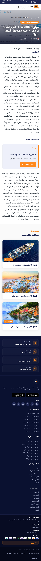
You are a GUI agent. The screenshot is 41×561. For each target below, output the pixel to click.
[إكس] (32, 404)
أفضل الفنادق (35, 501)
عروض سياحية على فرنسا (32, 456)
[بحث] (23, 7)
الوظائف (36, 483)
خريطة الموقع (35, 558)
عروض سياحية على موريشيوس (30, 444)
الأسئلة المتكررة (34, 471)
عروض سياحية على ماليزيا (32, 416)
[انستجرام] (27, 404)
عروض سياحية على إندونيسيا (31, 422)
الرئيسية (37, 18)
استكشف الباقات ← (28, 164)
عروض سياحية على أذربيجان (31, 428)
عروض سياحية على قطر (32, 459)
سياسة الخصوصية (33, 474)
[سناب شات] (14, 404)
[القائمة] (18, 7)
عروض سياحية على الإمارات (31, 447)
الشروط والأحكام (34, 477)
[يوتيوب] (23, 404)
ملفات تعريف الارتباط (12, 553)
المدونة (37, 510)
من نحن (36, 468)
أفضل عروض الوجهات (33, 413)
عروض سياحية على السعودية (31, 453)
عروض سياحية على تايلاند (32, 431)
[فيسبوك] (37, 404)
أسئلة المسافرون (34, 507)
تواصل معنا (35, 480)
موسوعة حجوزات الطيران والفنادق (29, 22)
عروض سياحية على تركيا (32, 441)
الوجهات (36, 498)
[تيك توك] (18, 404)
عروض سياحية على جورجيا (31, 425)
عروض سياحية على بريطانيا (31, 450)
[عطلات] (33, 7)
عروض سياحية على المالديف (31, 419)
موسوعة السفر (35, 504)
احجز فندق (36, 495)
